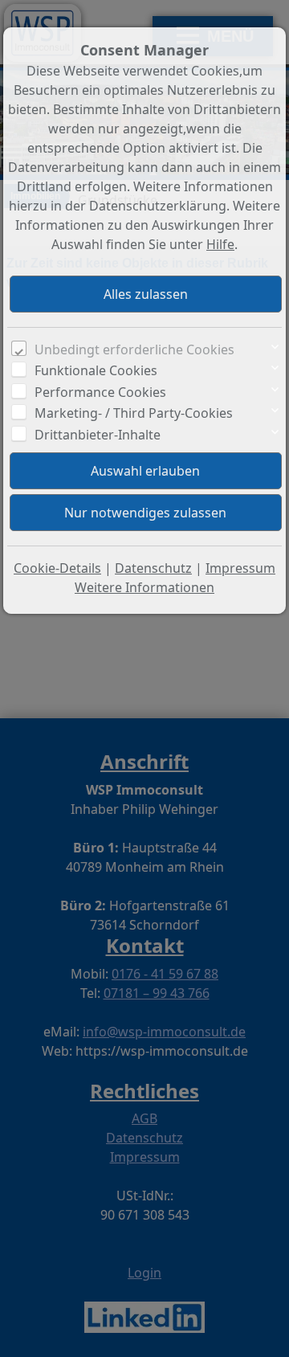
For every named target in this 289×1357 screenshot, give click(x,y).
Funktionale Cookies (96, 370)
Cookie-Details (57, 568)
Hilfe (220, 244)
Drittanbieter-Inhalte (98, 434)
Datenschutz (153, 568)
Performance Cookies (100, 392)
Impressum (240, 568)
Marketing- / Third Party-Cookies (134, 413)
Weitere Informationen (144, 587)
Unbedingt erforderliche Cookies (134, 349)
